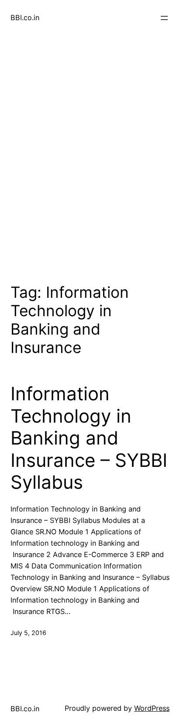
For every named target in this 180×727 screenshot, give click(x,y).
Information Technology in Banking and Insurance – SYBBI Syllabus (88, 438)
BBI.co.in (24, 17)
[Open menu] (164, 18)
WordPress (152, 708)
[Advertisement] (90, 157)
